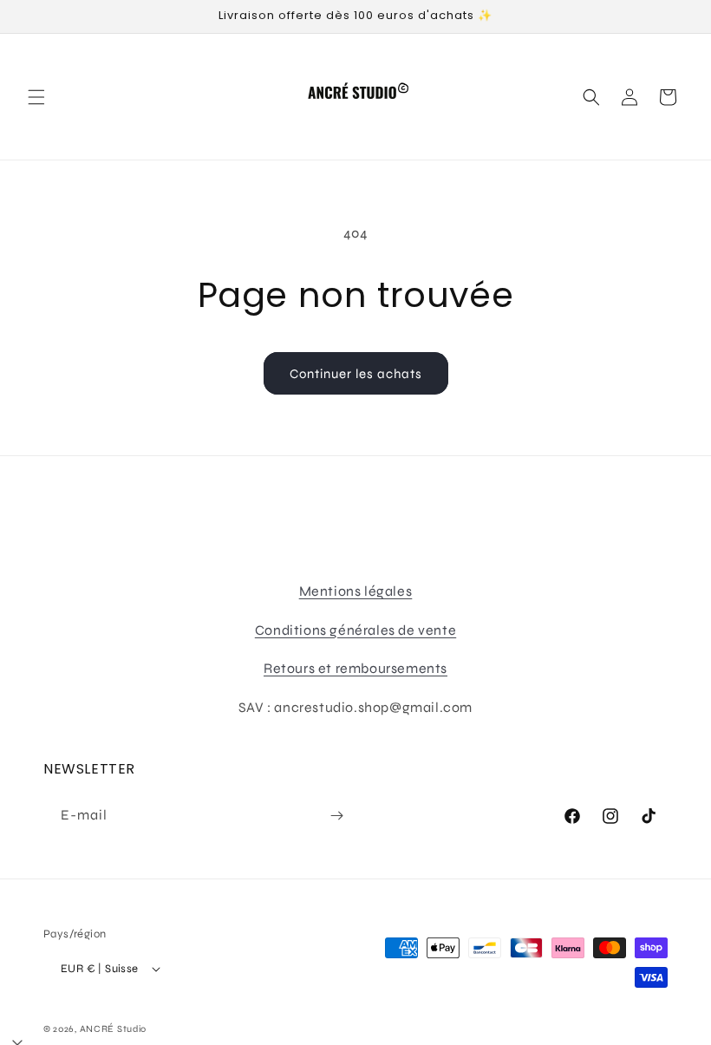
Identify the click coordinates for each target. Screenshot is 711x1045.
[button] (36, 97)
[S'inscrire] (336, 815)
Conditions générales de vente (355, 630)
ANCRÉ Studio (113, 1029)
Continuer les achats (356, 374)
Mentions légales (356, 591)
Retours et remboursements (355, 668)
